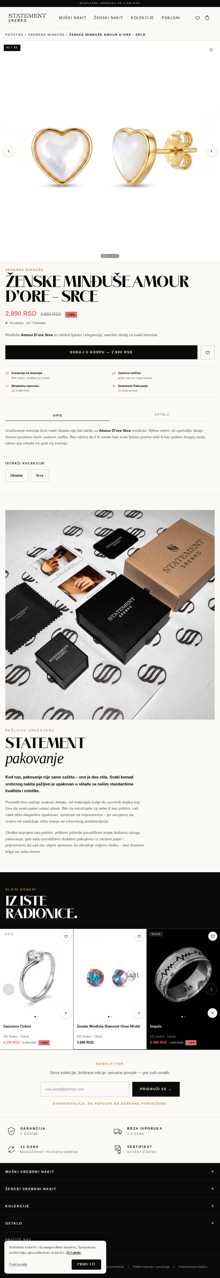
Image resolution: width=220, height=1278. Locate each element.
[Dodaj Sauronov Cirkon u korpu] (66, 1013)
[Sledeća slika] (211, 151)
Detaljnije (74, 1253)
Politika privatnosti (112, 1266)
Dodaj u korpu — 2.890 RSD (101, 352)
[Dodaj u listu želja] (211, 50)
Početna (14, 34)
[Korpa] (207, 17)
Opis (57, 415)
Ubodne (16, 476)
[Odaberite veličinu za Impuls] (212, 1013)
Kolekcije (142, 18)
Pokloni (171, 18)
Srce (40, 476)
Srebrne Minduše (46, 34)
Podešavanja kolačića (193, 1266)
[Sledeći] (211, 989)
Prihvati (86, 1264)
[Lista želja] (197, 17)
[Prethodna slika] (8, 151)
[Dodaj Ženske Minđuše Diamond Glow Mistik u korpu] (139, 1013)
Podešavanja (18, 1264)
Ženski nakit (108, 18)
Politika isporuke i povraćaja (151, 1266)
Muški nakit (72, 18)
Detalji (162, 414)
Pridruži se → (156, 1089)
